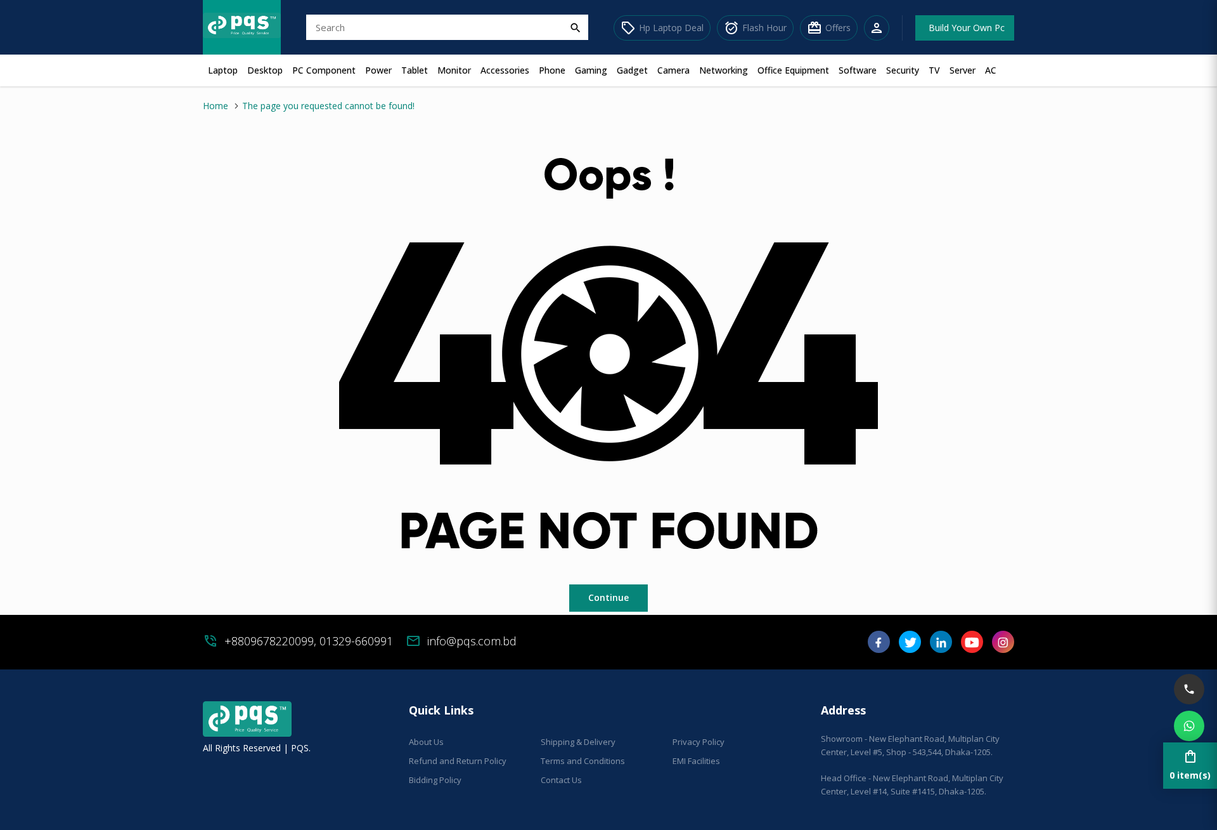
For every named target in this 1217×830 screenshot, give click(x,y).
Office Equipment (793, 70)
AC (990, 70)
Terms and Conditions (583, 761)
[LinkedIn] (941, 646)
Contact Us (561, 780)
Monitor (454, 70)
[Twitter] (910, 646)
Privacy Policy (698, 742)
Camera (673, 70)
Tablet (414, 70)
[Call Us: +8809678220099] (1189, 689)
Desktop (265, 70)
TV (934, 70)
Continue (608, 597)
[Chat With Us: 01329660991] (1189, 726)
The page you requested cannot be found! (328, 106)
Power (378, 70)
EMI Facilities (696, 761)
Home (215, 106)
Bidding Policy (435, 780)
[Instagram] (1003, 646)
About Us (426, 742)
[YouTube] (972, 646)
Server (963, 70)
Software (858, 70)
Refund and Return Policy (457, 761)
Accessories (504, 70)
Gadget (632, 70)
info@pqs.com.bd (472, 641)
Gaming (591, 70)
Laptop (223, 70)
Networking (723, 70)
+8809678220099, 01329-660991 (308, 641)
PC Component (324, 70)
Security (902, 70)
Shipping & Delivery (578, 742)
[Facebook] (879, 646)
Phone (552, 70)
